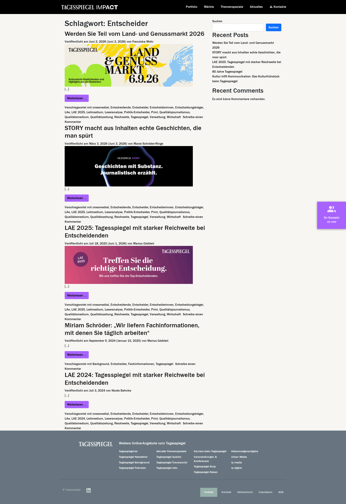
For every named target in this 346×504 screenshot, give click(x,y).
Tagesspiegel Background (134, 462)
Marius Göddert (143, 243)
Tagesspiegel (139, 117)
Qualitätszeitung (101, 117)
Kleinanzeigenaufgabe (244, 451)
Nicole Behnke (121, 390)
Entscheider (140, 107)
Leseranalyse (114, 112)
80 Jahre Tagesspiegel (227, 71)
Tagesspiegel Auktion (168, 457)
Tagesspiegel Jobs (166, 468)
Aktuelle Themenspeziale (171, 451)
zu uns (331, 221)
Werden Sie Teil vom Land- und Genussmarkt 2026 (134, 34)
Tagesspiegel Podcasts (132, 468)
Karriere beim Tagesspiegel (210, 451)
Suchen (217, 21)
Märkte (209, 7)
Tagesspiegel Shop (205, 466)
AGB (281, 492)
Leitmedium (94, 112)
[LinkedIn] (88, 490)
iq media (236, 462)
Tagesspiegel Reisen (206, 472)
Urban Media (239, 457)
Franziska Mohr (142, 41)
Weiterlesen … (78, 98)
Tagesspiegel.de (128, 451)
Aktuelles (256, 7)
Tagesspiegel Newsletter (133, 457)
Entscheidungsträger (189, 107)
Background (101, 364)
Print (154, 112)
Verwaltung (157, 117)
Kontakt (226, 492)
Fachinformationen (141, 364)
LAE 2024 (78, 418)
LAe (67, 112)
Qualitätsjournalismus (174, 112)
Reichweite (121, 117)
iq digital (236, 468)
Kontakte (280, 7)
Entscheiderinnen (162, 107)
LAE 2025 (78, 112)
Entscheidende (121, 107)
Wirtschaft (174, 117)
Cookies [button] (208, 492)
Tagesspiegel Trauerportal (171, 462)
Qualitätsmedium (77, 117)
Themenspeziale (232, 7)
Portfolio (191, 7)
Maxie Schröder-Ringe (148, 143)
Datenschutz (245, 492)
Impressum (265, 492)
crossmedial (101, 107)
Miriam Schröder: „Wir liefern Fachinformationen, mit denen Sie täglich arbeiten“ (132, 329)
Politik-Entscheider (137, 112)
